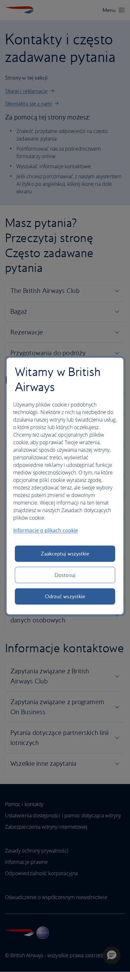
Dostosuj (65, 575)
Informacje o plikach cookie (45, 530)
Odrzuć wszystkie (65, 596)
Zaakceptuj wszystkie (65, 553)
